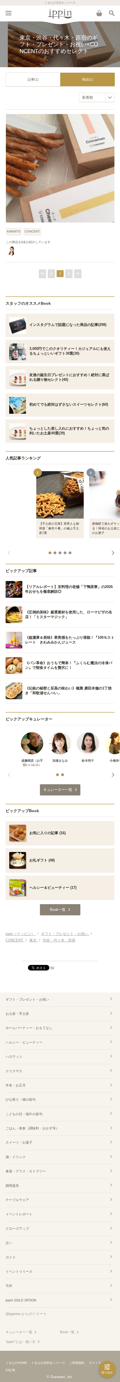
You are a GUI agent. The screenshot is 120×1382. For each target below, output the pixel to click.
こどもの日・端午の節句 (24, 1114)
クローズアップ (17, 1229)
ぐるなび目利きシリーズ (48, 1362)
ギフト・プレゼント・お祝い (27, 999)
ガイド (11, 1257)
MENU (8, 13)
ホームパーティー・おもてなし (29, 1028)
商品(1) (87, 79)
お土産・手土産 (17, 1014)
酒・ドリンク (16, 1157)
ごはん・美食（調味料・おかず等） (32, 1128)
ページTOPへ (60, 954)
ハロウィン (14, 1057)
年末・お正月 (16, 1085)
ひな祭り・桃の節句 (21, 1100)
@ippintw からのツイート (26, 1314)
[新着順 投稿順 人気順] (96, 97)
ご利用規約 (77, 1362)
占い (9, 1243)
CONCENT (32, 231)
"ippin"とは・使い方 (20, 1342)
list (52, 967)
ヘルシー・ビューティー (24, 1042)
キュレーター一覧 (19, 1332)
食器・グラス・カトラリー (26, 1171)
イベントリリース (19, 1272)
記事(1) (33, 79)
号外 (9, 1286)
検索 (111, 13)
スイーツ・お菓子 (19, 1142)
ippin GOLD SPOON (21, 1300)
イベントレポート (19, 1214)
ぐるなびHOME (16, 1362)
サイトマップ (98, 1362)
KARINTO (14, 231)
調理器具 (12, 1186)
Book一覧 (67, 1332)
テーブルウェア (17, 1200)
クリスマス (14, 1071)
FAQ (9, 1370)
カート (99, 13)
